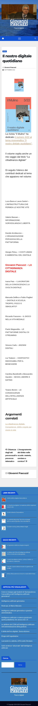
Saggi (4, 51)
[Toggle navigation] (19, 38)
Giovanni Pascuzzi (19, 22)
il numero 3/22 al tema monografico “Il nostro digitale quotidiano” (18, 140)
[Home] (2, 38)
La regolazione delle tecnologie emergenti (18, 545)
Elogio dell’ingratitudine (9, 636)
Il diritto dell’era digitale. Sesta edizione (17, 498)
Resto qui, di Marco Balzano (11, 606)
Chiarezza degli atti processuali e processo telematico (11, 455)
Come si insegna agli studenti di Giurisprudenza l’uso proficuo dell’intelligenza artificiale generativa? (18, 594)
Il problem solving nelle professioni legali (17, 526)
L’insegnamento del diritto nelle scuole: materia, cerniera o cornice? (24, 455)
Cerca (5, 658)
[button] (35, 38)
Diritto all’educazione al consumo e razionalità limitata (21, 573)
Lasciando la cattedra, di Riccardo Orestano (17, 641)
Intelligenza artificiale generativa (12, 601)
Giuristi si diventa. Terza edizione (15, 512)
